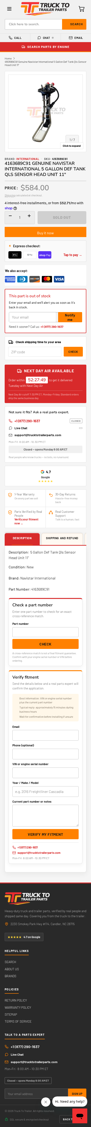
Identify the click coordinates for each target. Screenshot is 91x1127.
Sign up (77, 1093)
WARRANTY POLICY (18, 1007)
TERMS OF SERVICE (18, 1021)
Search (76, 24)
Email (78, 37)
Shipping (10, 195)
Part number (20, 624)
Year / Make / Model (25, 783)
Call (17, 37)
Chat (46, 37)
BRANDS (10, 976)
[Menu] (9, 8)
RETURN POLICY (16, 1000)
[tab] (22, 539)
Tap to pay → (72, 255)
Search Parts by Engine (48, 47)
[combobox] (45, 24)
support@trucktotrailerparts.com (37, 435)
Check (73, 352)
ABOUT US (12, 969)
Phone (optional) (23, 745)
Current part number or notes (31, 801)
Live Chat (20, 428)
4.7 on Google (24, 937)
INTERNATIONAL (27, 158)
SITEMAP (11, 1014)
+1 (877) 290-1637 (52, 327)
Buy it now (45, 233)
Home (8, 58)
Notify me (70, 317)
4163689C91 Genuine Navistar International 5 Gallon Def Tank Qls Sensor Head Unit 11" (45, 63)
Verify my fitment (45, 834)
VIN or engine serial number (30, 764)
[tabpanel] (45, 709)
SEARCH (10, 962)
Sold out (62, 217)
